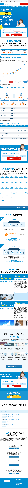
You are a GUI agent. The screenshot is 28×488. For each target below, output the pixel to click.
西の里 (11, 190)
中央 (21, 187)
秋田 (13, 419)
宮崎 (16, 426)
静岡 (8, 416)
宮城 (14, 419)
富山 (12, 417)
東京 (7, 414)
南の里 (21, 195)
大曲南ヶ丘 (7, 182)
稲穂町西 (16, 176)
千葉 (11, 414)
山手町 (14, 102)
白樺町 (2, 187)
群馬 (18, 414)
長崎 (10, 426)
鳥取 (12, 422)
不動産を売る (7, 1)
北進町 (25, 192)
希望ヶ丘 (26, 182)
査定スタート (15, 158)
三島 (11, 195)
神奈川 (9, 414)
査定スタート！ (15, 35)
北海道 (7, 419)
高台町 (4, 118)
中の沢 (7, 190)
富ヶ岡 (2, 190)
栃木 (16, 414)
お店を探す (11, 1)
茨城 (14, 414)
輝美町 (25, 187)
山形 (16, 419)
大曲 (2, 179)
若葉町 (16, 197)
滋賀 (12, 421)
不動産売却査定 (24, 4)
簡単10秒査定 (14, 397)
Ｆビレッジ (25, 176)
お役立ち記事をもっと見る (14, 366)
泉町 (11, 176)
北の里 (21, 182)
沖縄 (20, 426)
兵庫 (8, 421)
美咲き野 (4, 110)
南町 (16, 195)
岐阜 (10, 416)
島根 (10, 422)
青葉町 (2, 176)
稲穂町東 (21, 176)
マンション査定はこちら (7, 208)
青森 (9, 419)
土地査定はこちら (21, 207)
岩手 (11, 419)
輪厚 (11, 197)
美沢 (3, 113)
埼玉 (13, 414)
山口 (14, 422)
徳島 (10, 424)
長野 (8, 417)
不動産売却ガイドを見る (13, 340)
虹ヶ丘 (23, 102)
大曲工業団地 (7, 179)
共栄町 (4, 108)
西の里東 (4, 102)
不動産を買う (2, 1)
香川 (8, 424)
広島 (21, 192)
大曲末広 (4, 115)
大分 (14, 426)
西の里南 (7, 192)
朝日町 (7, 176)
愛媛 (7, 424)
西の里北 (16, 190)
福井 (16, 417)
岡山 (7, 422)
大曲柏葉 (21, 179)
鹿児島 (18, 426)
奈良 (14, 421)
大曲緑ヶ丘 (2, 182)
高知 (12, 424)
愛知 (7, 416)
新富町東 (12, 187)
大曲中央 (16, 179)
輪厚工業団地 (2, 201)
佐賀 (8, 426)
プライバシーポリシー (11, 485)
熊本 (12, 426)
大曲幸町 (7, 95)
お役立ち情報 (15, 1)
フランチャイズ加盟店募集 (4, 485)
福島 (18, 419)
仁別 (25, 190)
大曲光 (25, 179)
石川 (14, 417)
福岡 (7, 426)
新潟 (10, 417)
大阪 (7, 421)
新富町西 (7, 187)
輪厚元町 (26, 197)
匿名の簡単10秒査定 (14, 456)
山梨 (7, 417)
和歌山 (16, 421)
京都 (10, 421)
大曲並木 (16, 182)
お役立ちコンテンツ (14, 473)
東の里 (16, 192)
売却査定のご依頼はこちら (14, 448)
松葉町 (2, 195)
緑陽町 (7, 197)
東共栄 (11, 192)
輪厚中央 (21, 95)
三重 (12, 416)
